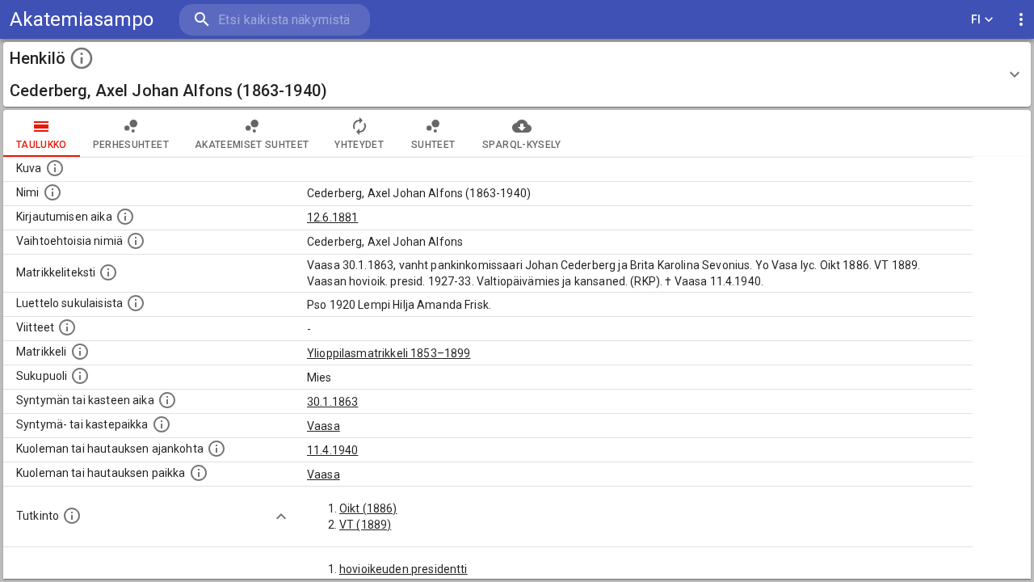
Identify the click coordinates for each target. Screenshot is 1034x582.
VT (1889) (365, 524)
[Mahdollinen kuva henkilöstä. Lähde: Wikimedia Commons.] (55, 168)
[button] (517, 74)
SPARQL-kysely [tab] (521, 144)
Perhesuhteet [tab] (131, 144)
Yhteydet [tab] (359, 144)
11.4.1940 (332, 450)
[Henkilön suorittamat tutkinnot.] (72, 516)
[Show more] (281, 516)
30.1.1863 (332, 401)
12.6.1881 (332, 217)
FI (976, 19)
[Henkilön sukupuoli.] (80, 376)
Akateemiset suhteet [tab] (252, 144)
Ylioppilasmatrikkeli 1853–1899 (389, 353)
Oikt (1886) (368, 508)
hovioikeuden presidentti (403, 569)
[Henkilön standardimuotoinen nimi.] (52, 192)
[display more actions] (1021, 20)
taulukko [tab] (41, 144)
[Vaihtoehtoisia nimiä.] (136, 241)
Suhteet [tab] (433, 144)
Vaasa (323, 426)
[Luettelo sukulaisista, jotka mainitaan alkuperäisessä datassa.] (136, 303)
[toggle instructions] (82, 58)
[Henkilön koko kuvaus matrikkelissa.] (108, 272)
